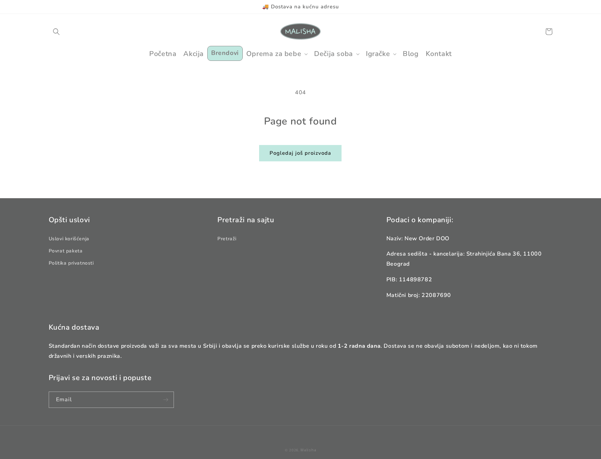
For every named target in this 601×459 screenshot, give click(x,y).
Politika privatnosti (71, 263)
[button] (56, 31)
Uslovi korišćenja (69, 238)
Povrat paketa (66, 251)
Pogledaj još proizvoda (300, 153)
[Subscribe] (166, 400)
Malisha (308, 450)
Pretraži (227, 238)
